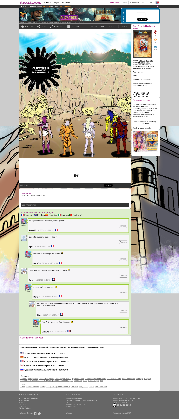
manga (44, 22)
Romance (74, 387)
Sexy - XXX (83, 387)
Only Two (48, 381)
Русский (27, 370)
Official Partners (25, 408)
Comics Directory (33, 22)
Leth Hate (78, 381)
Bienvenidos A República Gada (32, 381)
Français (28, 215)
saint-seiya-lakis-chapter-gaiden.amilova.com (142, 84)
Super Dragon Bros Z (63, 379)
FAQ (67, 402)
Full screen (58, 27)
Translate (123, 226)
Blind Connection (128, 379)
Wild (101, 381)
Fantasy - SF (45, 387)
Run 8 (85, 381)
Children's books (63, 387)
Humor (53, 387)
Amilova (23, 379)
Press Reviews (24, 400)
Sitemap (69, 413)
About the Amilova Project (28, 398)
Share (43, 27)
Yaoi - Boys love (101, 387)
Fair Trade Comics (120, 402)
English (41, 215)
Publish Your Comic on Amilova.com (126, 398)
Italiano (65, 215)
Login (125, 2)
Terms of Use (71, 406)
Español (52, 215)
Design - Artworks (32, 387)
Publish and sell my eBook (123, 400)
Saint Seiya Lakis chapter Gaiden (60, 22)
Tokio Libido (89, 379)
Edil (71, 381)
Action (22, 387)
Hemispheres (33, 379)
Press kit (22, 402)
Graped (147, 379)
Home (22, 22)
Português (77, 215)
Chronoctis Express (46, 379)
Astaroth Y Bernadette (61, 381)
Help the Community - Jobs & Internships (81, 400)
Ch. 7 (76, 22)
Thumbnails (75, 27)
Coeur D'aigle (93, 381)
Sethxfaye (139, 379)
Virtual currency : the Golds (76, 404)
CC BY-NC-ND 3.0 (123, 405)
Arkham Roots (100, 379)
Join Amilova (114, 2)
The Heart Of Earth (114, 379)
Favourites (29, 27)
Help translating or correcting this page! (145, 123)
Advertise (22, 406)
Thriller (91, 387)
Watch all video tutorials (142, 128)
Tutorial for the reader (74, 398)
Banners (22, 404)
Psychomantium (78, 379)
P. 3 (83, 22)
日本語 (26, 366)
